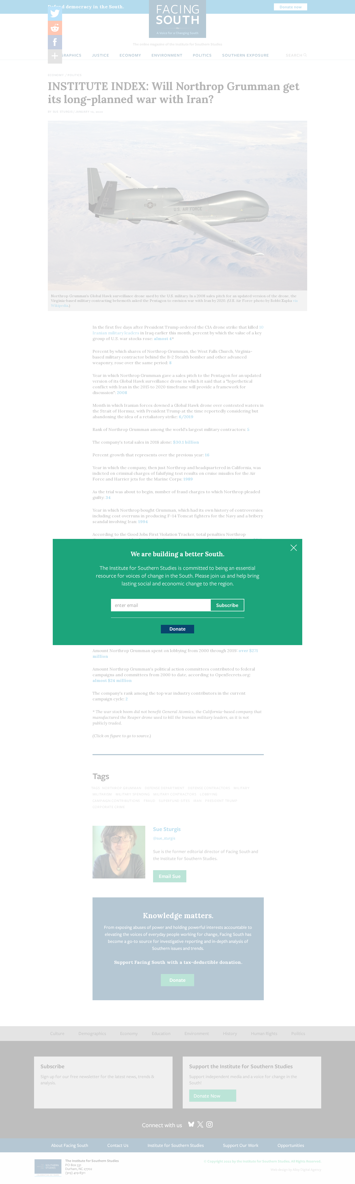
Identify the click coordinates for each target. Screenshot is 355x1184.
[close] (293, 547)
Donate (177, 628)
